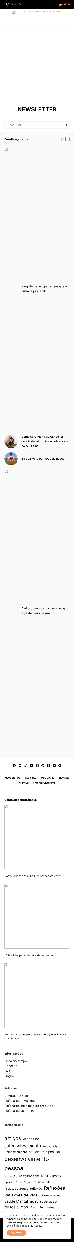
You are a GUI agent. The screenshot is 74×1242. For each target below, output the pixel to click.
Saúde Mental (16, 1201)
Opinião (8, 1182)
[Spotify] (59, 765)
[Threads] (37, 765)
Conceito (10, 1066)
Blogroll (9, 1076)
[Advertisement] (37, 63)
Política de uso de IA (19, 1111)
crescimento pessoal (44, 1152)
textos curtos (16, 1207)
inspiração (10, 1176)
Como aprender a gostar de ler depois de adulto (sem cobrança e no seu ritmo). (44, 441)
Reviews (64, 777)
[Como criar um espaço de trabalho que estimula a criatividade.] (36, 995)
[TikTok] (25, 765)
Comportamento (15, 1152)
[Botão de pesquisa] (65, 125)
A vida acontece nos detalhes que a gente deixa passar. (44, 611)
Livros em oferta (44, 783)
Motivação (51, 1176)
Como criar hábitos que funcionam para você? (32, 875)
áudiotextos (47, 1207)
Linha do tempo (15, 1061)
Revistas (30, 777)
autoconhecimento (22, 1145)
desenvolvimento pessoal (26, 1163)
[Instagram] (20, 765)
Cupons (24, 783)
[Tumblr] (48, 765)
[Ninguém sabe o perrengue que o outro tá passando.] (11, 289)
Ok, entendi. (16, 1232)
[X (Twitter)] (31, 765)
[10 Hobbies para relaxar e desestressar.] (36, 916)
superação (48, 1201)
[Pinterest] (42, 765)
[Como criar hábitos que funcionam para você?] (36, 837)
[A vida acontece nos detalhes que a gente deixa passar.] (11, 611)
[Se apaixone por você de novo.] (11, 458)
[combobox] (33, 125)
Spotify (34, 1201)
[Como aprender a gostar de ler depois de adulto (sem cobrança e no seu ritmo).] (11, 441)
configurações (32, 1225)
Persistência (22, 1182)
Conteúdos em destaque (20, 799)
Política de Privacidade (20, 1101)
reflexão (36, 1188)
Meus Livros (12, 777)
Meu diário (47, 777)
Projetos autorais (16, 1188)
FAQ (7, 1071)
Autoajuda (31, 1139)
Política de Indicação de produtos (28, 1106)
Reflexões (54, 1188)
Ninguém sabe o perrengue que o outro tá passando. (44, 289)
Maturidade (29, 1176)
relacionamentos (50, 1195)
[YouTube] (54, 765)
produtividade (41, 1182)
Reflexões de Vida (21, 1195)
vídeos (34, 1207)
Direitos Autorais (16, 1096)
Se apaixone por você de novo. (42, 458)
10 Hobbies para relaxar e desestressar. (29, 955)
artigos (12, 1138)
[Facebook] (14, 765)
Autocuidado (52, 1146)
